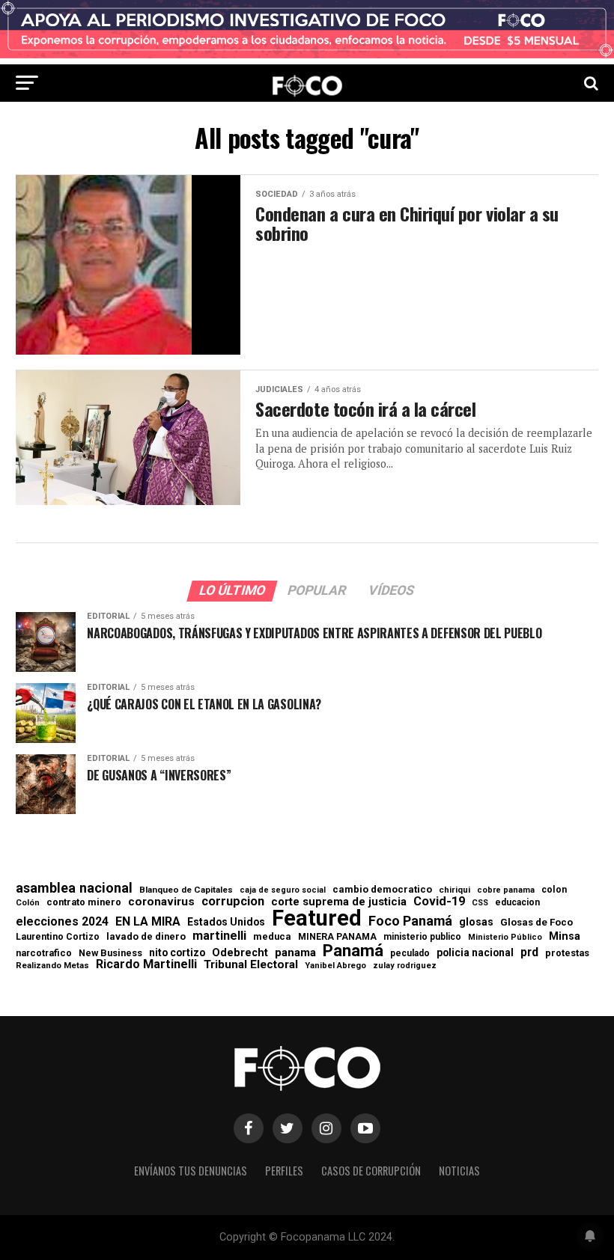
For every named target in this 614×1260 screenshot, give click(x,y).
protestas (567, 953)
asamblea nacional (74, 888)
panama (295, 952)
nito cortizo (177, 953)
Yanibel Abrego (335, 965)
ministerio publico (422, 936)
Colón (28, 903)
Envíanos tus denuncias (190, 1170)
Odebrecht (240, 952)
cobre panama (506, 891)
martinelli (219, 936)
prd (529, 952)
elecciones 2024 (62, 922)
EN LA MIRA (147, 922)
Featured (317, 918)
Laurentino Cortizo (58, 936)
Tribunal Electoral (251, 964)
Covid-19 (439, 902)
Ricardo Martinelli (146, 964)
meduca (272, 937)
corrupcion (232, 902)
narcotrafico (44, 953)
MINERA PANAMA (337, 936)
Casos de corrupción (371, 1170)
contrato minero (83, 903)
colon (554, 889)
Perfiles (284, 1170)
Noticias (459, 1170)
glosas (476, 922)
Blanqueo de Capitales (186, 890)
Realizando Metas (52, 965)
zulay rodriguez (405, 966)
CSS (480, 903)
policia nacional (475, 953)
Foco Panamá (410, 921)
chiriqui (454, 890)
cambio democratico (382, 890)
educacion (517, 902)
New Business (110, 953)
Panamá (353, 950)
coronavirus (161, 902)
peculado (410, 953)
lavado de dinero (146, 937)
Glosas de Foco (536, 922)
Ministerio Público (505, 938)
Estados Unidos (226, 922)
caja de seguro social (283, 891)
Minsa (564, 936)
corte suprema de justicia (339, 902)
